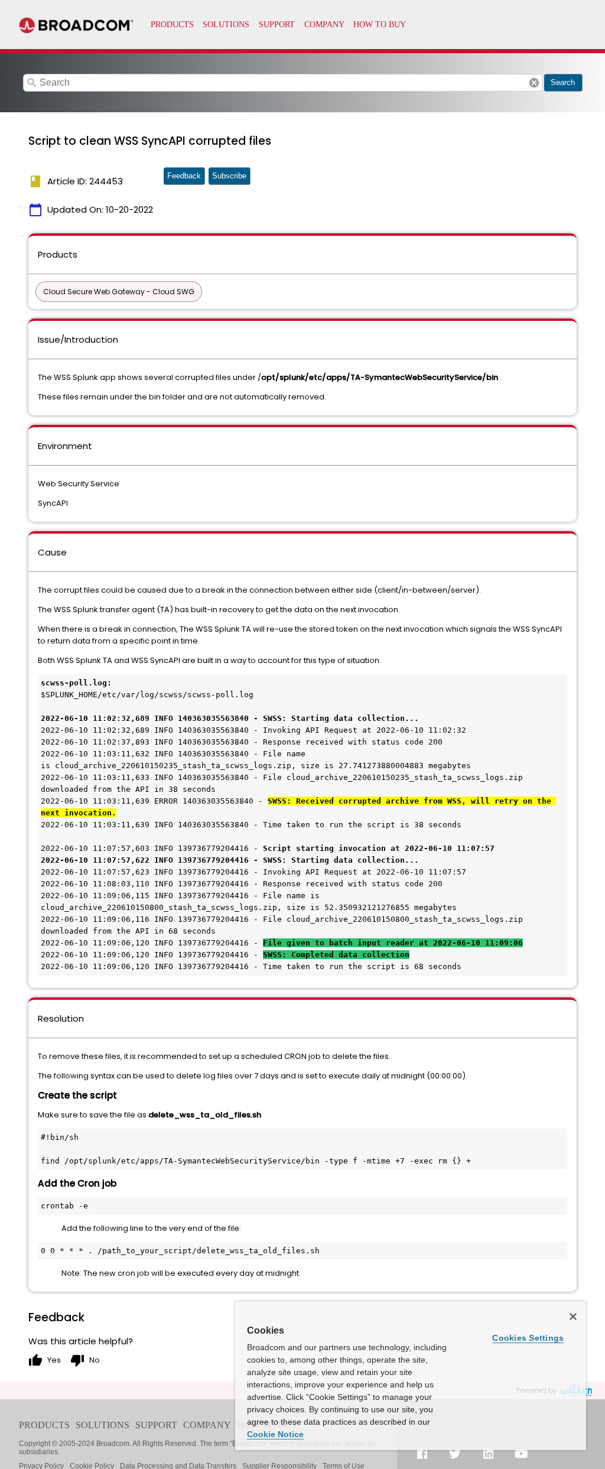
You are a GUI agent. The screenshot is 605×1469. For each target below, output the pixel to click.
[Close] (573, 1316)
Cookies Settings (528, 1338)
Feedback (184, 175)
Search (563, 82)
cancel (534, 83)
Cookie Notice (275, 1434)
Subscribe (229, 175)
